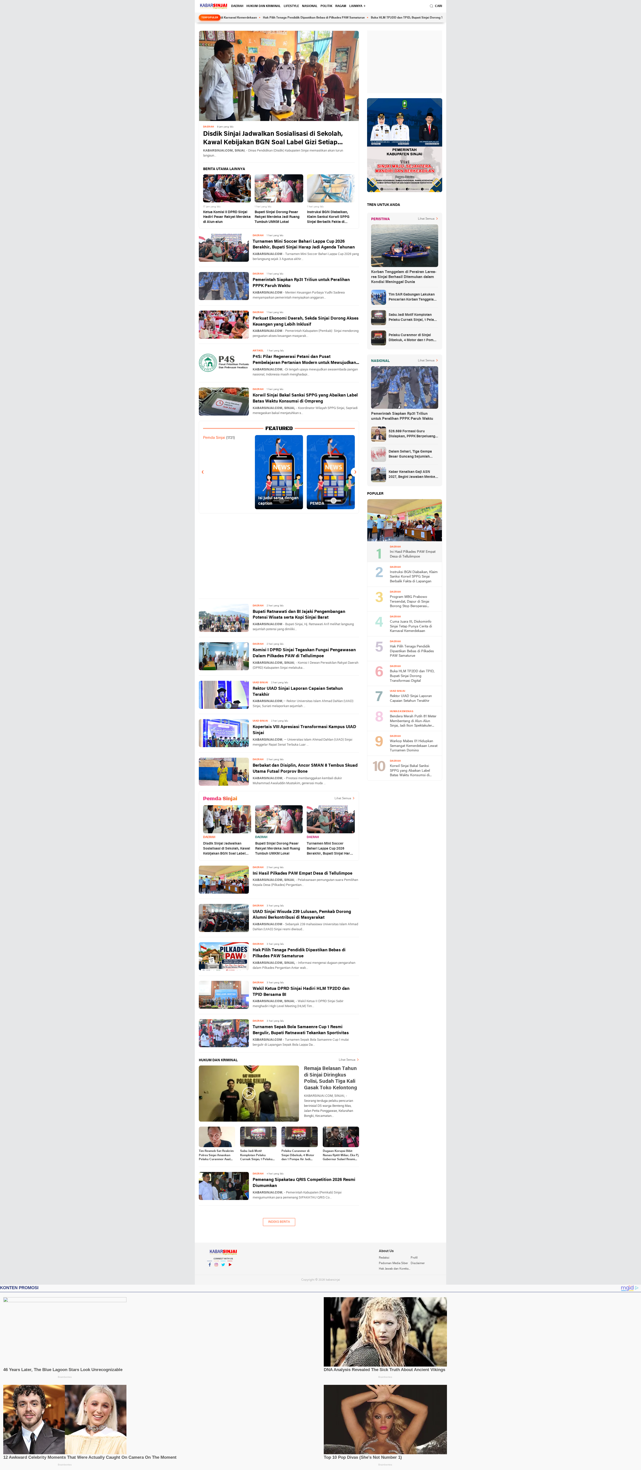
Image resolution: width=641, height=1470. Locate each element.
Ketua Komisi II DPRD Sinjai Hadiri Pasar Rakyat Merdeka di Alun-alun (227, 217)
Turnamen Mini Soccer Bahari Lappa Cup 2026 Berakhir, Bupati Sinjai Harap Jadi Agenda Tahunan (304, 244)
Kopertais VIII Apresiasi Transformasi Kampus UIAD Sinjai (304, 730)
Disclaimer (418, 1263)
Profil (414, 1257)
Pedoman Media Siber (393, 1263)
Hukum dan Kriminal (263, 6)
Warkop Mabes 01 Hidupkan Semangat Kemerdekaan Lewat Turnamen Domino (413, 745)
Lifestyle (291, 6)
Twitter (223, 1271)
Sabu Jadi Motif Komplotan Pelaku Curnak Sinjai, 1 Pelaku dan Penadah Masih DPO (257, 1156)
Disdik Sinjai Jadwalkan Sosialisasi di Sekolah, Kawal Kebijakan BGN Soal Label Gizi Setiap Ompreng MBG (273, 139)
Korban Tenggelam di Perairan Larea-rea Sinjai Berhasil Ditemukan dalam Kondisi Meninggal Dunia (403, 277)
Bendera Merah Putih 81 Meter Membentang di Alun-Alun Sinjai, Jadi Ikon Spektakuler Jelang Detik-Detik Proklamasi (413, 721)
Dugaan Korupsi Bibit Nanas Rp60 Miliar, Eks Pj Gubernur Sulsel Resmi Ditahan (341, 1156)
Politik (326, 6)
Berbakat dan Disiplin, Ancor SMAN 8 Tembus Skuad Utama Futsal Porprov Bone (305, 768)
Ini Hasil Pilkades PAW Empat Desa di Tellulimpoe (302, 873)
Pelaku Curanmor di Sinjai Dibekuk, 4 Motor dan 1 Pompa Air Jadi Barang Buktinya (297, 1156)
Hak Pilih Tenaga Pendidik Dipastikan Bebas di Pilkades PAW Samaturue (255, 17)
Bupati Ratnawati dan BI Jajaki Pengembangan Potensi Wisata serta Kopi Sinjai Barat (299, 615)
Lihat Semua (343, 798)
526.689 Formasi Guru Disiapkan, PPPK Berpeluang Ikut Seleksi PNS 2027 (412, 434)
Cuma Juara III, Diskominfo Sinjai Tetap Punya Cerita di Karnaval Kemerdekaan (411, 626)
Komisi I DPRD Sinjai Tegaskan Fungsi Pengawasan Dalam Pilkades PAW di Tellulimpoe (304, 653)
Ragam (340, 6)
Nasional (309, 6)
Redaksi (384, 1257)
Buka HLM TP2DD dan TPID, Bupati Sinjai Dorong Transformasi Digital (361, 17)
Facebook (209, 1271)
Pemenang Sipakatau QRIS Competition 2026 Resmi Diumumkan (304, 1183)
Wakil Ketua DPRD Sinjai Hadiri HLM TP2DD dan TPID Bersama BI (301, 992)
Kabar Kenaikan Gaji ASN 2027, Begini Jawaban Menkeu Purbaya (413, 475)
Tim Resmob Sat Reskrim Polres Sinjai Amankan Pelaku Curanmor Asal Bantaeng (216, 1156)
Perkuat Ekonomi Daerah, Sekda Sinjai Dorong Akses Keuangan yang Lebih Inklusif (306, 321)
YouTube (229, 1271)
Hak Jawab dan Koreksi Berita (394, 1268)
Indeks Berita (279, 1222)
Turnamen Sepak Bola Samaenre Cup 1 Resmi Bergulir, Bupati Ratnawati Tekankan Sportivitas (301, 1030)
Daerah (237, 6)
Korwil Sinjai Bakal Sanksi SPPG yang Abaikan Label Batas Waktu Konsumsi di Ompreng (305, 398)
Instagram (216, 1271)
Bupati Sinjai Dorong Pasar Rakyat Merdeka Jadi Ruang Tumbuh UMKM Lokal (277, 217)
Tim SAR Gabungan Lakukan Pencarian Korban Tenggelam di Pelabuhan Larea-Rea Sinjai (413, 297)
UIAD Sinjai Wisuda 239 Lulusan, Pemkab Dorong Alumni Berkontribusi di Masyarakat (302, 915)
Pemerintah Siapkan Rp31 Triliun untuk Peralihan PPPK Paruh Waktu (301, 283)
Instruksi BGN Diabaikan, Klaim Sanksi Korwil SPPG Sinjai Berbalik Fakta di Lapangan (328, 217)
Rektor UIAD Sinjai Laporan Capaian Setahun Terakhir (298, 692)
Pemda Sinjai (214, 438)
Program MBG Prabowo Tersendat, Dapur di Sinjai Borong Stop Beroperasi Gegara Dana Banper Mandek (412, 602)
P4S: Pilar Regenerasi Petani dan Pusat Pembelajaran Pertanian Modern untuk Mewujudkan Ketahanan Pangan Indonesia (304, 360)
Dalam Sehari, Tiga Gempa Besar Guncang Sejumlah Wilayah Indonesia (410, 454)
